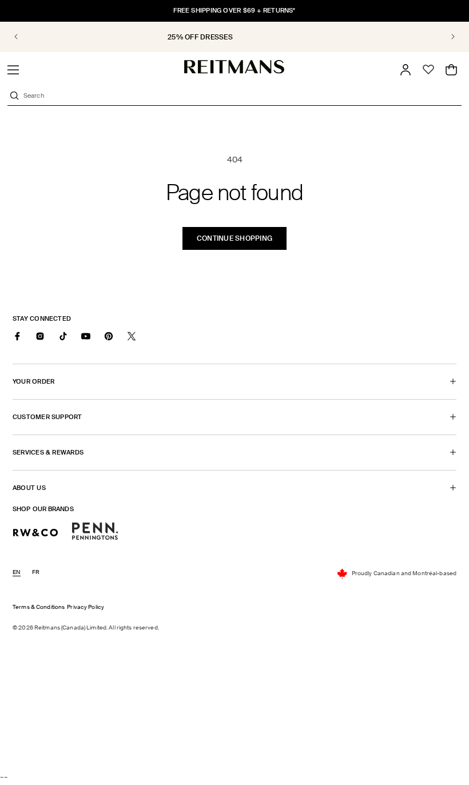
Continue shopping (234, 238)
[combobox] (241, 95)
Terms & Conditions (39, 607)
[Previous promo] (24, 36)
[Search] (14, 95)
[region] (234, 37)
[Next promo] (445, 36)
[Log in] (405, 69)
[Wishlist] (428, 69)
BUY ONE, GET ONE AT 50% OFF (258, 37)
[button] (13, 69)
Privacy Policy (85, 607)
